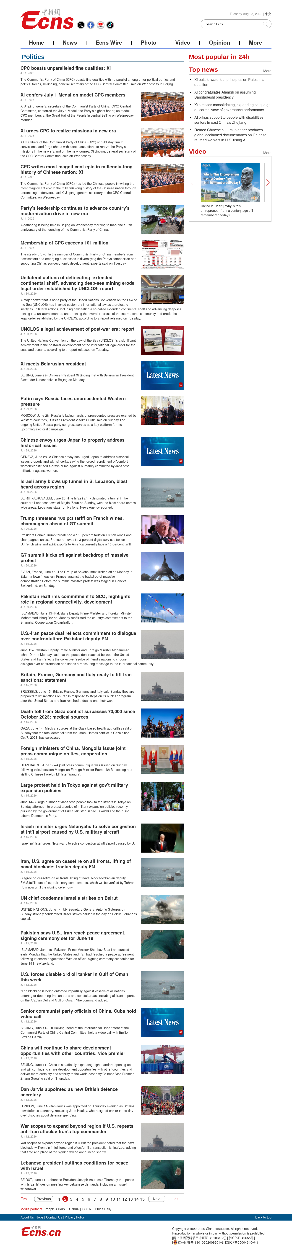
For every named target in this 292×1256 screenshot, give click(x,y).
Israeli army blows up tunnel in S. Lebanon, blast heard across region (74, 484)
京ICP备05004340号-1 (242, 1242)
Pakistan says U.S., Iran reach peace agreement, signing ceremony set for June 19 (73, 935)
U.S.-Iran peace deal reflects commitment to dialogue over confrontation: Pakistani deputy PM (78, 636)
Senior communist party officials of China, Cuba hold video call (78, 1013)
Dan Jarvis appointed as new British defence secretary (69, 1092)
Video (182, 42)
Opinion (219, 42)
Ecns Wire (109, 42)
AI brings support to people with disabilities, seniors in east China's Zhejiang (229, 120)
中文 (268, 13)
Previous (42, 1199)
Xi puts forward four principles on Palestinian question (230, 82)
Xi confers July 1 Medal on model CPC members (73, 94)
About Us (27, 1217)
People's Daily (55, 1209)
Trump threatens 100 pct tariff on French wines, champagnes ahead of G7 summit (72, 521)
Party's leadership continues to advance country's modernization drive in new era (75, 210)
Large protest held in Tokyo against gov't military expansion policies (74, 787)
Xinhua (74, 1209)
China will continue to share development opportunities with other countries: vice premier (73, 1050)
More (255, 42)
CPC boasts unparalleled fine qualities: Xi (66, 67)
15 (142, 1199)
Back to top (263, 1217)
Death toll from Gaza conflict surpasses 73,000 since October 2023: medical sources (78, 714)
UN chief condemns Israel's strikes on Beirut (69, 897)
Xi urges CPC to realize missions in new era (68, 130)
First (24, 1198)
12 (124, 1199)
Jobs (39, 1217)
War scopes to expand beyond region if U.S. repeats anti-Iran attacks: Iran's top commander (77, 1128)
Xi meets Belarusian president (53, 363)
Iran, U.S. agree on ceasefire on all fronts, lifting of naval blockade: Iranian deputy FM (76, 864)
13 (130, 1199)
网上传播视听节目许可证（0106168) (199, 1237)
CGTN (86, 1209)
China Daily (103, 1209)
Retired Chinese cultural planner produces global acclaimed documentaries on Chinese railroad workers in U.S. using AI (230, 134)
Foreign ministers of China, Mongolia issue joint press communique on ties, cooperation (73, 751)
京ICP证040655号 (241, 1237)
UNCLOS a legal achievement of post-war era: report (78, 328)
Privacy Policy (75, 1217)
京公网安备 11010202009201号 (200, 1242)
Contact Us (54, 1217)
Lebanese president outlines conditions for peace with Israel (74, 1165)
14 (136, 1199)
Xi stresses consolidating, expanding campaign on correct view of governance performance (232, 107)
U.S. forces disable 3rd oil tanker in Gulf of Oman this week (74, 977)
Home (36, 42)
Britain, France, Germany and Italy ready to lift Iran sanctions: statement (76, 677)
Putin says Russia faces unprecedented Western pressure (73, 401)
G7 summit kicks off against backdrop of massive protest (74, 557)
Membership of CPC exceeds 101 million (64, 242)
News (70, 42)
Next (158, 1199)
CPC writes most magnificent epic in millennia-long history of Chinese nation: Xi (77, 169)
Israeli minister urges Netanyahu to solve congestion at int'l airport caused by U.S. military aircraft (78, 829)
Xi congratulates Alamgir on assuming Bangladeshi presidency (225, 94)
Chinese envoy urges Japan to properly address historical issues (73, 442)
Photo (148, 42)
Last (175, 1198)
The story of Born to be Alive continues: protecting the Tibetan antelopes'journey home (230, 210)
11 (118, 1199)
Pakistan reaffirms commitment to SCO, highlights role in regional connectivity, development (75, 599)
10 (112, 1199)
